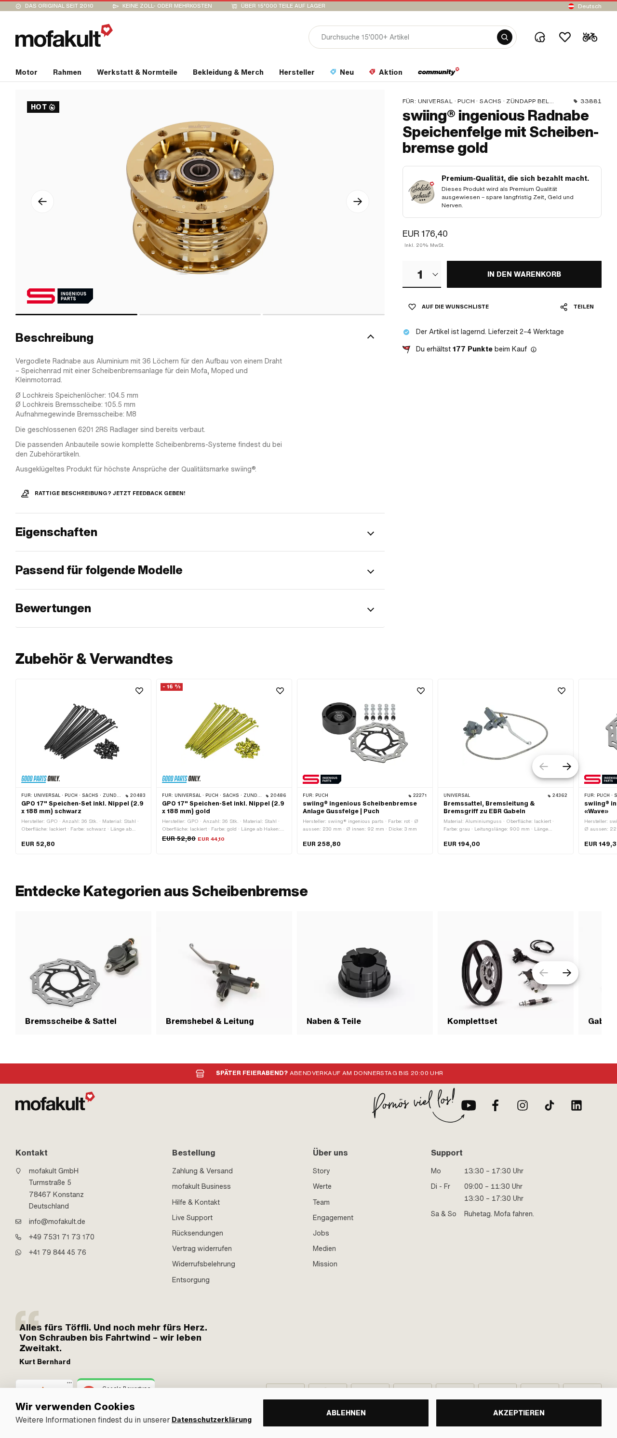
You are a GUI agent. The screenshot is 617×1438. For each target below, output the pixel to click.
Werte (322, 1186)
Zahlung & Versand (202, 1171)
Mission (325, 1264)
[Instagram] (522, 1105)
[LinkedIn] (576, 1105)
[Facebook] (495, 1105)
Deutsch (590, 6)
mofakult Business (201, 1186)
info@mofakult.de (57, 1221)
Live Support (192, 1218)
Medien (324, 1248)
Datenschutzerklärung (212, 1420)
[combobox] (421, 274)
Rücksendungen (197, 1233)
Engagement (333, 1218)
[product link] (83, 766)
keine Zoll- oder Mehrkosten (167, 6)
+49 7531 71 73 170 (61, 1237)
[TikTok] (549, 1105)
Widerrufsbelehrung (203, 1264)
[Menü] (69, 1385)
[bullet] (76, 314)
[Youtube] (468, 1105)
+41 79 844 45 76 (57, 1252)
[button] (200, 338)
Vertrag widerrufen (202, 1248)
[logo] (64, 35)
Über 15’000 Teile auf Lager (283, 6)
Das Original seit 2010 (59, 6)
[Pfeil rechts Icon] (357, 201)
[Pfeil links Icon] (42, 201)
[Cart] (590, 37)
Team (321, 1202)
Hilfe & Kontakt (196, 1202)
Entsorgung (191, 1280)
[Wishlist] (565, 37)
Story (321, 1171)
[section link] (439, 74)
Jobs (321, 1233)
